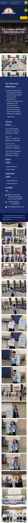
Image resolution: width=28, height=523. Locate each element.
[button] (26, 2)
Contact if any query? (4, 2)
